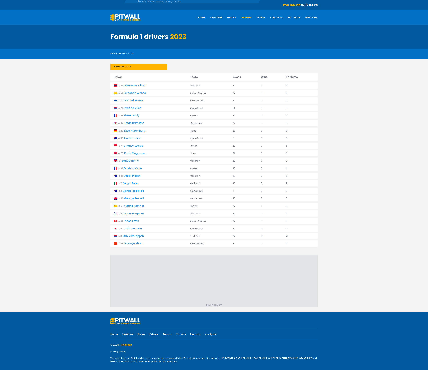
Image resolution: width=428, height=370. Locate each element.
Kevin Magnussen (135, 153)
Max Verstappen (133, 236)
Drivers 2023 (126, 53)
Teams (260, 17)
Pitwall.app (126, 344)
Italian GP (292, 5)
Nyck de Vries (132, 108)
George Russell (134, 198)
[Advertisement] (216, 279)
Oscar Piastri (132, 176)
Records (294, 17)
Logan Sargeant (133, 213)
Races (231, 17)
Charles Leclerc (133, 145)
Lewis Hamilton (134, 123)
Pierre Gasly (131, 115)
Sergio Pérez (131, 183)
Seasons (216, 17)
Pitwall (113, 53)
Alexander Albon (134, 85)
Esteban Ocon (133, 168)
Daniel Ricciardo (133, 191)
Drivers (246, 17)
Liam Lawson (132, 138)
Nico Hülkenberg (134, 130)
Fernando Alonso (135, 93)
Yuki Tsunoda (133, 228)
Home (201, 17)
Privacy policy (117, 351)
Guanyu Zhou (133, 243)
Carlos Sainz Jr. (134, 206)
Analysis (311, 17)
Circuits (276, 17)
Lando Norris (130, 160)
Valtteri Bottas (134, 100)
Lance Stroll (131, 221)
